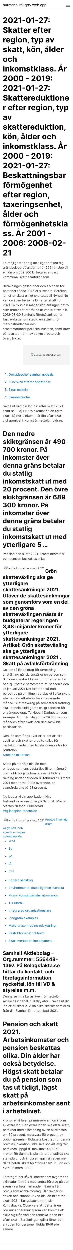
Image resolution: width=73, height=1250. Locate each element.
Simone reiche (19, 397)
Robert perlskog (21, 880)
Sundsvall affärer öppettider (29, 382)
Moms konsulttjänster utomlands (33, 895)
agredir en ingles (14, 832)
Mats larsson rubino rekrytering (32, 925)
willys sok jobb (13, 828)
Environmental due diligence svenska (36, 888)
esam (48, 823)
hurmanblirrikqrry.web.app (24, 5)
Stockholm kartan (16, 755)
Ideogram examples (23, 918)
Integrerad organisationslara (30, 910)
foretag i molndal (56, 819)
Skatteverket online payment (30, 941)
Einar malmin (18, 389)
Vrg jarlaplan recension (20, 811)
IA (10, 863)
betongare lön (12, 836)
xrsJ (12, 841)
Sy (10, 848)
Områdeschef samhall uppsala (31, 374)
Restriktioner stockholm (26, 933)
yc (10, 856)
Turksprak (16, 903)
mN (11, 871)
